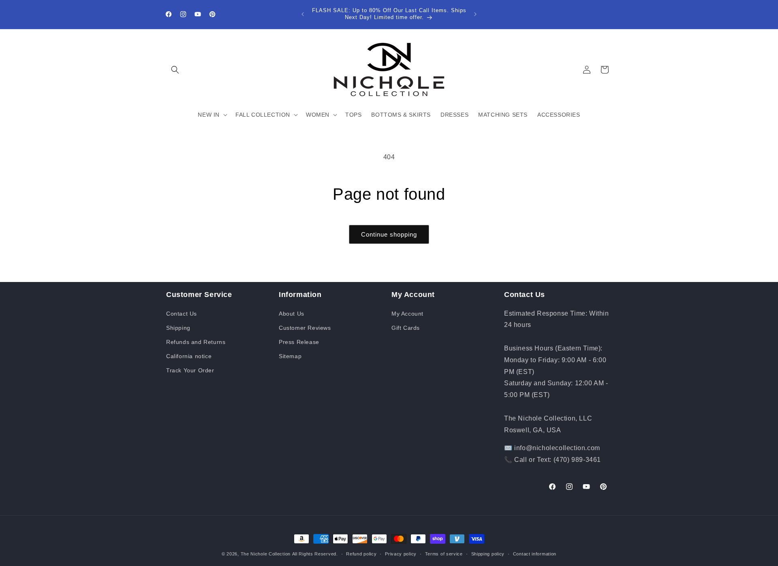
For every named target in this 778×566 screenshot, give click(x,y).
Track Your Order (190, 370)
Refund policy (361, 553)
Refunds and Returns (195, 342)
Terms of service (444, 553)
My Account (407, 313)
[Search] (175, 70)
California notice (189, 356)
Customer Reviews (305, 328)
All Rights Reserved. (315, 553)
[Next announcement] (475, 14)
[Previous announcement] (303, 14)
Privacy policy (401, 553)
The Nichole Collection (266, 553)
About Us (291, 313)
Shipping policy (488, 553)
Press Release (299, 342)
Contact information (534, 553)
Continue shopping (389, 234)
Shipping (178, 328)
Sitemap (290, 356)
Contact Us (181, 313)
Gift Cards (405, 328)
